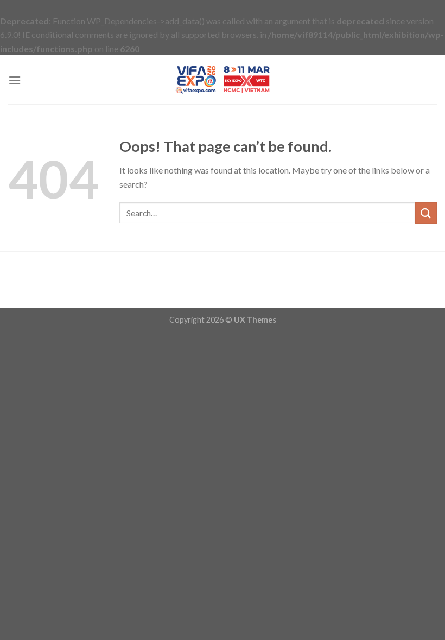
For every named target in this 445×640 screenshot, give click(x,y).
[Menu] (14, 80)
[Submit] (426, 212)
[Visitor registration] (222, 79)
